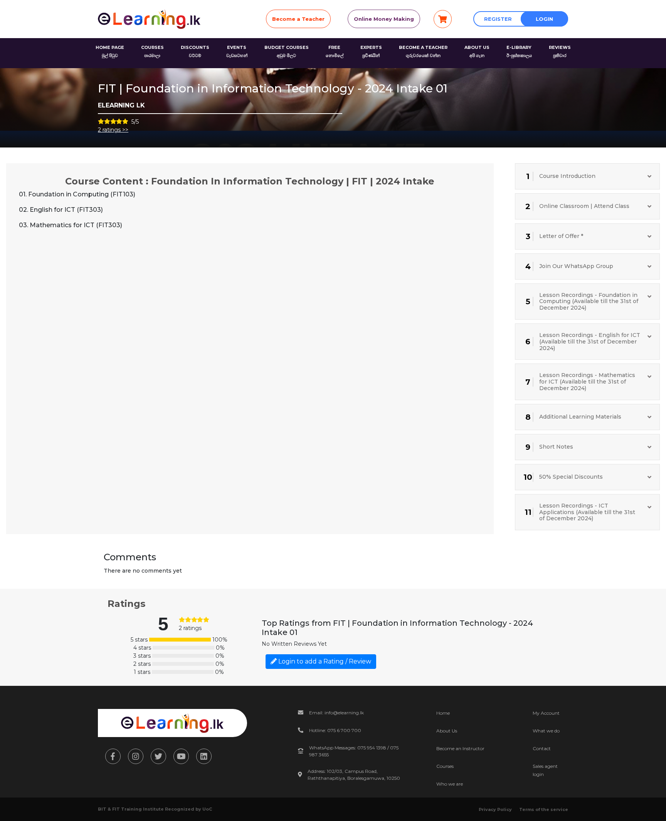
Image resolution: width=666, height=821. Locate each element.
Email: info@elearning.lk (336, 712)
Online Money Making (384, 19)
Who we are (449, 784)
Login (544, 19)
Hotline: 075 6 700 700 (335, 730)
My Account (546, 713)
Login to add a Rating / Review (324, 661)
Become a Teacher (298, 19)
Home (443, 713)
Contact (542, 748)
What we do (546, 731)
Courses (445, 766)
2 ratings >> (113, 129)
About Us (446, 731)
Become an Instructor (460, 748)
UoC (207, 809)
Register (498, 19)
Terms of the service (543, 809)
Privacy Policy (495, 809)
